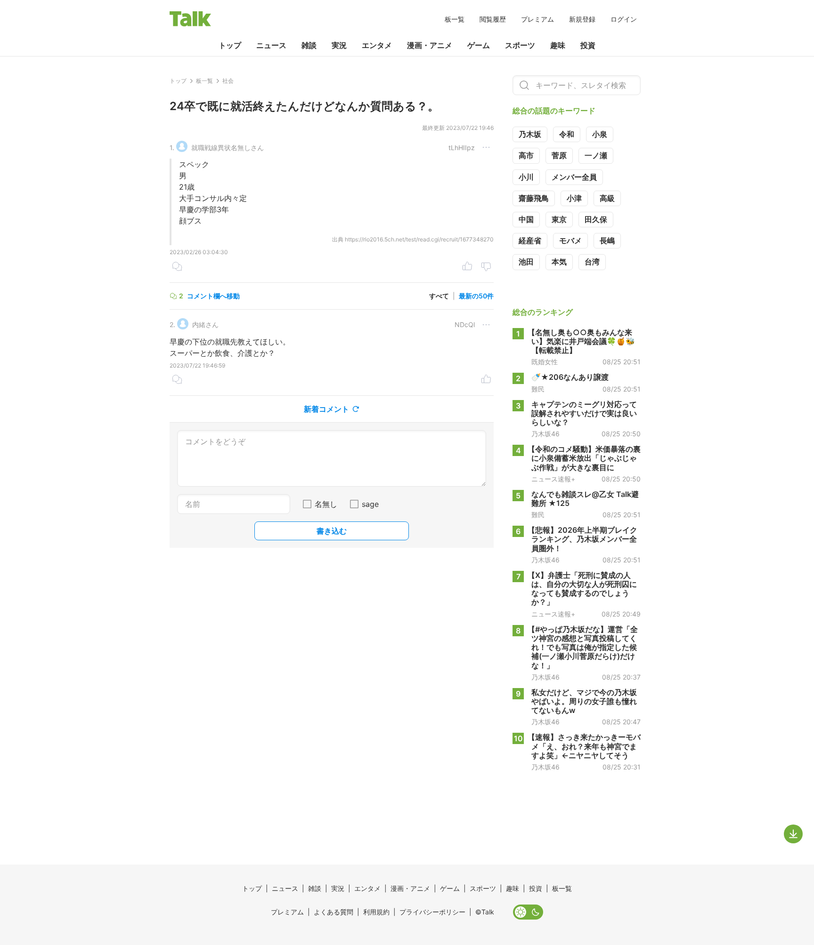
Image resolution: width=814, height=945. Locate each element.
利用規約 (376, 912)
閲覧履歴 (493, 19)
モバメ (570, 240)
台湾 (592, 261)
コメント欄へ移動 (213, 296)
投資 (587, 45)
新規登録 (582, 19)
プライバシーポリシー (432, 912)
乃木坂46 (545, 434)
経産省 (530, 240)
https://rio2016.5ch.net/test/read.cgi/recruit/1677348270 (419, 239)
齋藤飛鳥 (534, 198)
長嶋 (607, 240)
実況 (339, 45)
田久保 (596, 219)
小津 (574, 198)
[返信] (177, 267)
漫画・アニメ (429, 45)
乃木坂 (530, 134)
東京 (559, 219)
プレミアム (537, 19)
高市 (526, 155)
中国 (526, 219)
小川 (526, 177)
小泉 (599, 134)
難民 (538, 389)
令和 (566, 134)
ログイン (623, 19)
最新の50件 (476, 296)
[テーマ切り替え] (528, 912)
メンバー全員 (574, 177)
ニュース (271, 45)
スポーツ (520, 45)
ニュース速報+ (553, 479)
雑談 (309, 45)
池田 (526, 261)
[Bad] (486, 267)
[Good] (467, 267)
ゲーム (478, 45)
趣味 (557, 45)
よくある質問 (333, 912)
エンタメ (377, 45)
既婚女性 (544, 362)
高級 (607, 198)
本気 (559, 261)
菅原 (559, 155)
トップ (230, 45)
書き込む (332, 531)
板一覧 (454, 19)
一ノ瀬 (596, 155)
